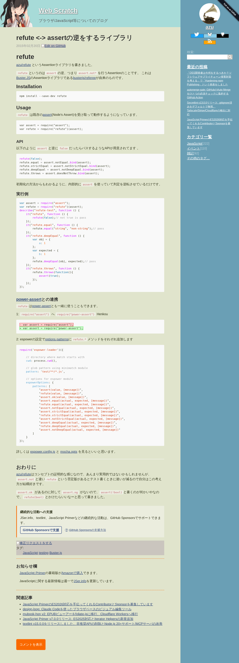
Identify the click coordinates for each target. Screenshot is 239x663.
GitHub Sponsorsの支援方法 (86, 530)
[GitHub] (223, 36)
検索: (190, 52)
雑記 (190, 153)
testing (43, 553)
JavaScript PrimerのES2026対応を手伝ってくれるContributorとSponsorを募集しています (209, 123)
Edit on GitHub (55, 46)
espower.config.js (42, 451)
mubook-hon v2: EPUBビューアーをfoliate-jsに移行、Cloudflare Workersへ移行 (80, 614)
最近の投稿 (197, 66)
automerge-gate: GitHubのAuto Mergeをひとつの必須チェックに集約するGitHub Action (209, 93)
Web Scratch (58, 10)
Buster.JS (23, 78)
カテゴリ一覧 (199, 136)
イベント (193, 148)
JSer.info (80, 581)
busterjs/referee (84, 78)
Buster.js (55, 553)
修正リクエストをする (36, 543)
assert (47, 114)
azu (210, 27)
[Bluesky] (210, 36)
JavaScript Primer (32, 573)
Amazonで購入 (72, 573)
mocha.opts (68, 451)
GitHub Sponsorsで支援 (41, 530)
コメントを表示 (31, 644)
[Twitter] (197, 36)
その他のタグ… (198, 158)
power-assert (28, 299)
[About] (209, 13)
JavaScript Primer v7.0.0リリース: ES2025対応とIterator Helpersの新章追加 (78, 619)
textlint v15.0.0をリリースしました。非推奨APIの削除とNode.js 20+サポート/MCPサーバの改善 (92, 623)
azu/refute (23, 65)
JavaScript (194, 143)
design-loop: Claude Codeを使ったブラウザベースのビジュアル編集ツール (77, 609)
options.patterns (56, 339)
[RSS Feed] (210, 42)
